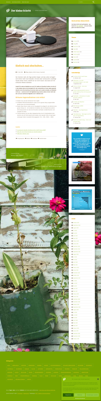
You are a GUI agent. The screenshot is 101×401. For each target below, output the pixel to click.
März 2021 (75, 291)
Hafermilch (10, 368)
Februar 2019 (76, 328)
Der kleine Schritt (21, 10)
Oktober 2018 (76, 338)
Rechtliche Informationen (80, 398)
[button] (98, 379)
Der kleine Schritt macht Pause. (80, 76)
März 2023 (75, 238)
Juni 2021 (75, 283)
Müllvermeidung (84, 368)
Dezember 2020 (76, 299)
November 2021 (76, 272)
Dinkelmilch (15, 365)
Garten (74, 57)
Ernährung (75, 54)
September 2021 (76, 278)
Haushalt (42, 72)
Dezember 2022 (76, 246)
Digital (30, 72)
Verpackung (67, 375)
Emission (23, 365)
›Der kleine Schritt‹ (16, 2)
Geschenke (80, 365)
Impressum (20, 393)
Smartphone (85, 372)
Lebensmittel (49, 368)
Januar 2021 (75, 296)
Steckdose (34, 138)
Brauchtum (75, 46)
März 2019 (75, 325)
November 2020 (76, 301)
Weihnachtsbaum (20, 379)
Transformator (42, 138)
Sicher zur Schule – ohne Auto (80, 86)
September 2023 (76, 225)
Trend (46, 375)
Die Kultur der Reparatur (78, 101)
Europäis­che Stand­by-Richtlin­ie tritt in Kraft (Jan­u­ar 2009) (31, 130)
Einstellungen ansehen (92, 395)
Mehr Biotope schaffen (78, 106)
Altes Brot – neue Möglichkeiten (80, 110)
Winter (29, 379)
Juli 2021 (75, 280)
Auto (8, 365)
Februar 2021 (76, 294)
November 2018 (76, 336)
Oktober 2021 (76, 275)
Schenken (48, 372)
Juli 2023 (75, 230)
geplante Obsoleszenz (69, 365)
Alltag (27, 72)
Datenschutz (26, 393)
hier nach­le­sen (79, 26)
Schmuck (56, 372)
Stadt (16, 375)
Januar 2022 (75, 270)
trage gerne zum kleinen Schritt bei (47, 390)
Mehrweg (67, 368)
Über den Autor (25, 2)
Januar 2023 (75, 243)
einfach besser (36, 72)
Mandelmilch (58, 368)
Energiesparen (20, 138)
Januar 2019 (75, 331)
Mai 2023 (75, 233)
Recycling (23, 372)
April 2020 (75, 320)
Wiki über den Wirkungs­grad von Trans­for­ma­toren (29, 131)
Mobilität (75, 62)
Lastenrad (40, 368)
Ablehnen (79, 395)
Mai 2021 (75, 286)
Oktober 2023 (76, 222)
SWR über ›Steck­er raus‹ (23, 133)
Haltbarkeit (19, 368)
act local (75, 41)
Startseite (8, 2)
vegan (60, 375)
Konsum (27, 368)
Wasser (81, 375)
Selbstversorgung (66, 372)
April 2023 (75, 235)
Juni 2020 (75, 315)
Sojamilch (9, 375)
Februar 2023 (76, 241)
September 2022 (76, 251)
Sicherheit (76, 372)
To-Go (41, 375)
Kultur (33, 368)
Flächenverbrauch (55, 365)
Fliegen (46, 365)
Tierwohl (34, 375)
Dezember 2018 (76, 333)
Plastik (16, 372)
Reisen (30, 372)
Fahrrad (39, 365)
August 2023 (76, 227)
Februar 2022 (76, 267)
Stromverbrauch (25, 375)
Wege (86, 375)
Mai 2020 (75, 317)
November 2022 (76, 249)
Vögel (74, 375)
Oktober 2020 (76, 304)
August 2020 (76, 309)
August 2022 (76, 254)
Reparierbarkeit (39, 372)
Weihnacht (10, 379)
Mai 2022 (75, 259)
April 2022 (75, 262)
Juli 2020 (75, 312)
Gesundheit (89, 365)
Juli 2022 (75, 257)
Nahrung (9, 372)
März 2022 (75, 265)
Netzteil (28, 138)
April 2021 (75, 288)
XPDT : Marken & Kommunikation (42, 393)
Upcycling (53, 375)
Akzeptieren (68, 395)
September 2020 (76, 307)
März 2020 (75, 323)
